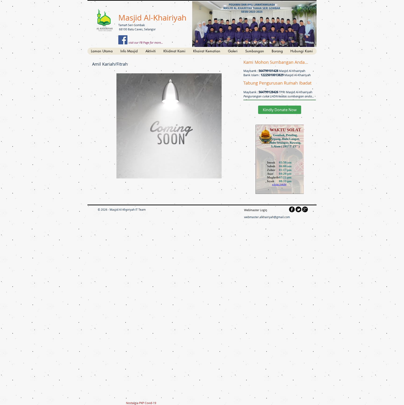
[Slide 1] (238, 42)
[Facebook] (122, 39)
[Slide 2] (244, 43)
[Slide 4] (255, 42)
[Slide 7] (270, 42)
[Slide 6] (265, 42)
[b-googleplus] (305, 209)
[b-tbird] (298, 209)
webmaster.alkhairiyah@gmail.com (267, 217)
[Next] (310, 24)
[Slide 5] (260, 42)
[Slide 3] (249, 42)
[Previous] (199, 24)
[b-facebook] (292, 209)
